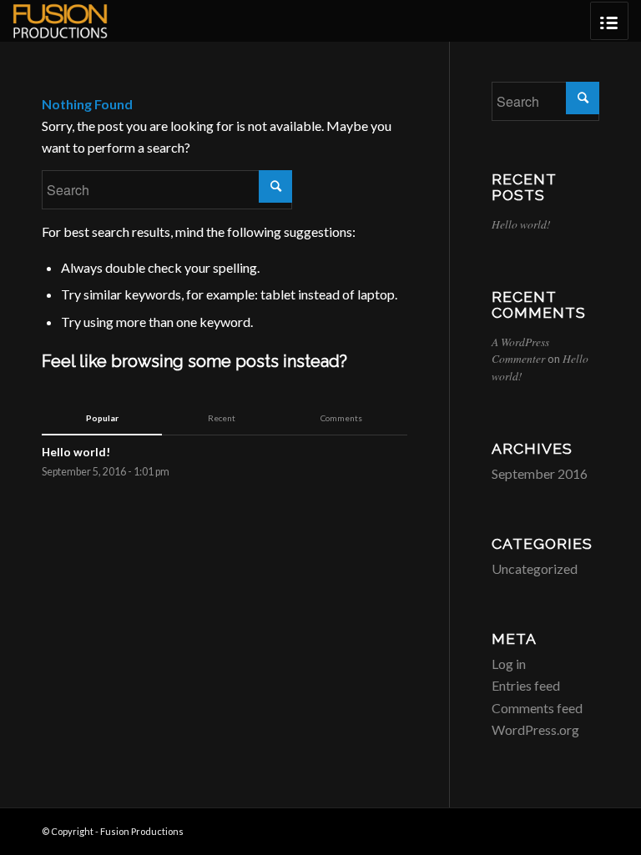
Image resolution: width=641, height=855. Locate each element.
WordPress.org (535, 729)
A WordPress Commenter (520, 350)
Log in (509, 663)
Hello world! (521, 224)
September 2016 (540, 473)
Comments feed (537, 708)
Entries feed (526, 685)
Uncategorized (535, 568)
